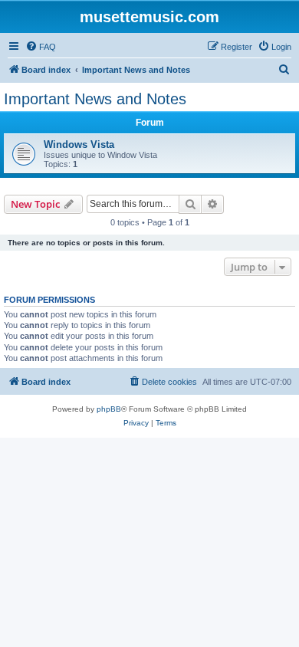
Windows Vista (79, 144)
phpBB (109, 409)
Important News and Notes (95, 98)
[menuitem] (40, 47)
